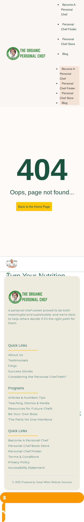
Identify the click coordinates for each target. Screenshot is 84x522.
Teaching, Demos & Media (28, 403)
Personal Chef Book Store (28, 446)
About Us (15, 355)
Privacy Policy (19, 462)
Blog (64, 102)
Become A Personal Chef (67, 73)
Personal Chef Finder (68, 27)
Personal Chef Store (68, 41)
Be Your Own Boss (23, 414)
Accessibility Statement (26, 468)
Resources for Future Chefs (30, 408)
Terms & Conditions (23, 457)
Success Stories (20, 371)
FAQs (12, 366)
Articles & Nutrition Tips (26, 397)
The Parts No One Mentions (30, 419)
